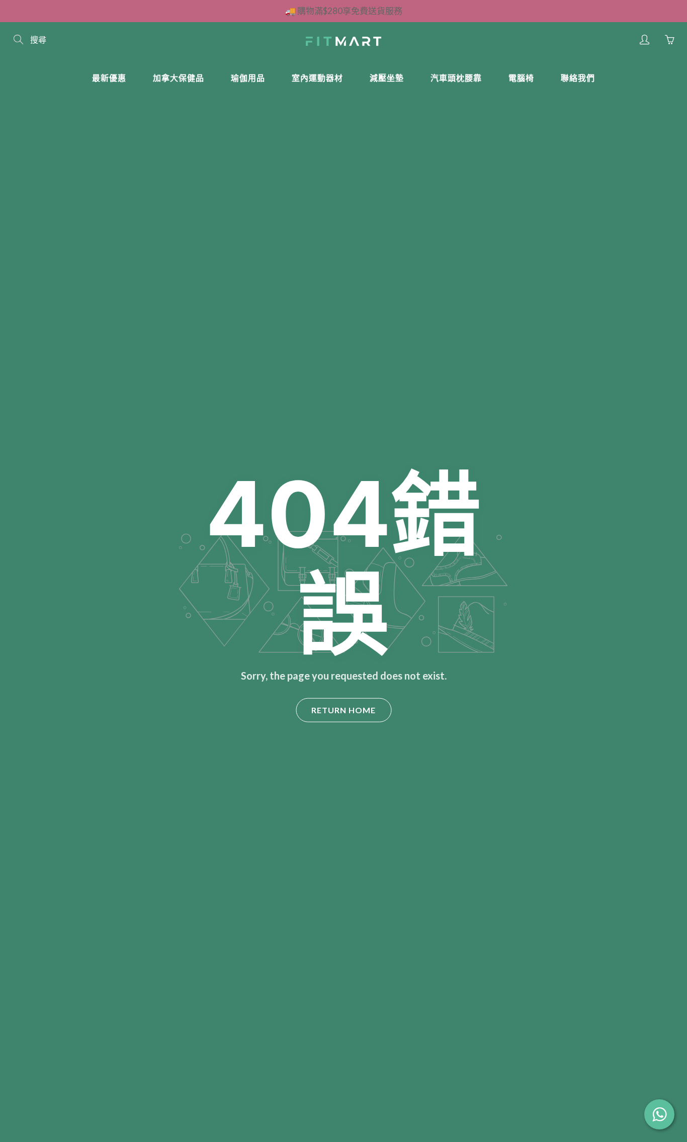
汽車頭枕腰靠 (456, 77)
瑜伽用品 (248, 77)
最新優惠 (109, 77)
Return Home (343, 710)
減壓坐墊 (387, 77)
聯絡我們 (578, 77)
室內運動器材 (317, 77)
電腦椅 (521, 77)
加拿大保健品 (178, 77)
